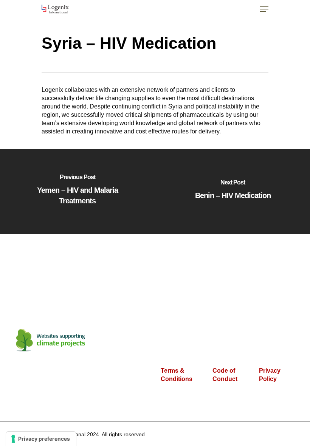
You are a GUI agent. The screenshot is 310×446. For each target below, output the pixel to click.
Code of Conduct (224, 374)
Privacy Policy (270, 374)
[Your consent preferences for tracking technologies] (41, 439)
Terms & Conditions (176, 374)
